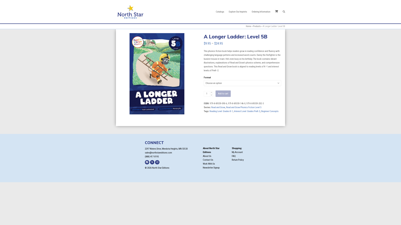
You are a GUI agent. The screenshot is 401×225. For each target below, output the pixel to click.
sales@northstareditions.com (158, 152)
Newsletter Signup (211, 167)
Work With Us (209, 163)
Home (248, 26)
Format (207, 77)
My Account (237, 152)
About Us (207, 156)
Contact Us (208, 159)
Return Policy (238, 159)
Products (257, 26)
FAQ (234, 156)
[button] (283, 12)
